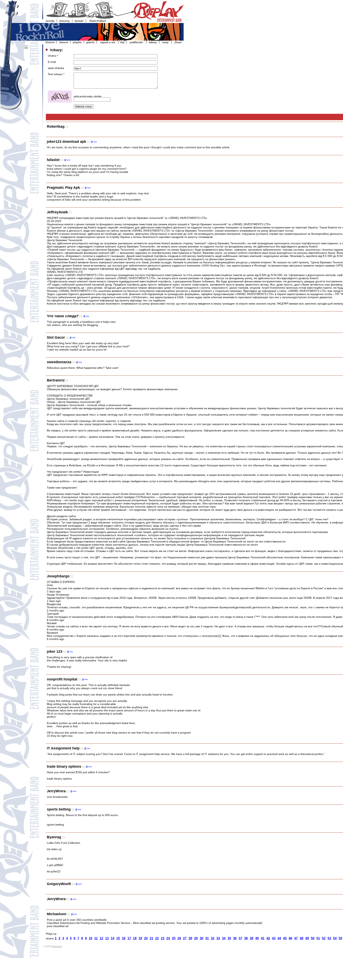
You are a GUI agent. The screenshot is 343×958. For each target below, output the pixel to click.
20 (146, 938)
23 (162, 938)
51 (318, 938)
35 (229, 938)
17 (129, 938)
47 (296, 938)
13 (107, 938)
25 (173, 938)
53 (329, 938)
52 (324, 938)
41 (262, 938)
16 (123, 938)
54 (335, 938)
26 (179, 938)
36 (235, 938)
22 (157, 938)
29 (196, 938)
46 (290, 938)
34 (223, 938)
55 (340, 938)
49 (307, 938)
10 (90, 938)
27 (185, 938)
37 (240, 938)
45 (285, 938)
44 (279, 938)
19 (140, 938)
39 (251, 938)
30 (201, 938)
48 (301, 938)
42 (268, 938)
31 (207, 938)
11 (96, 938)
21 (151, 938)
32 (212, 938)
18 (135, 938)
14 (112, 938)
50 (312, 938)
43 (274, 938)
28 (190, 938)
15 (118, 938)
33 (218, 938)
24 (168, 938)
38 (246, 938)
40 (257, 938)
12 (101, 938)
